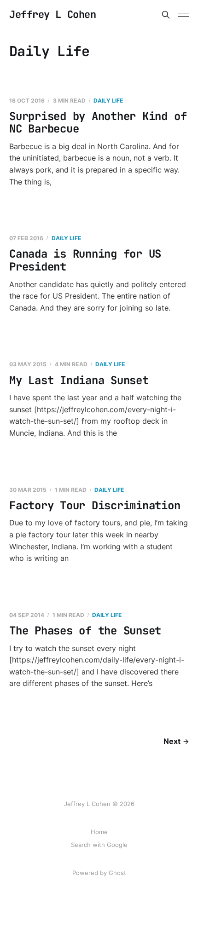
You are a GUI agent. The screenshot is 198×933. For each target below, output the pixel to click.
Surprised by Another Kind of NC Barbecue (97, 122)
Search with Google (99, 844)
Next (172, 741)
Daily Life (108, 100)
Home (99, 831)
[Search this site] (166, 15)
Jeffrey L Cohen (52, 15)
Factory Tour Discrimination (95, 505)
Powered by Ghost (99, 872)
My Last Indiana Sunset (79, 380)
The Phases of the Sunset (85, 630)
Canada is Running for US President (85, 260)
